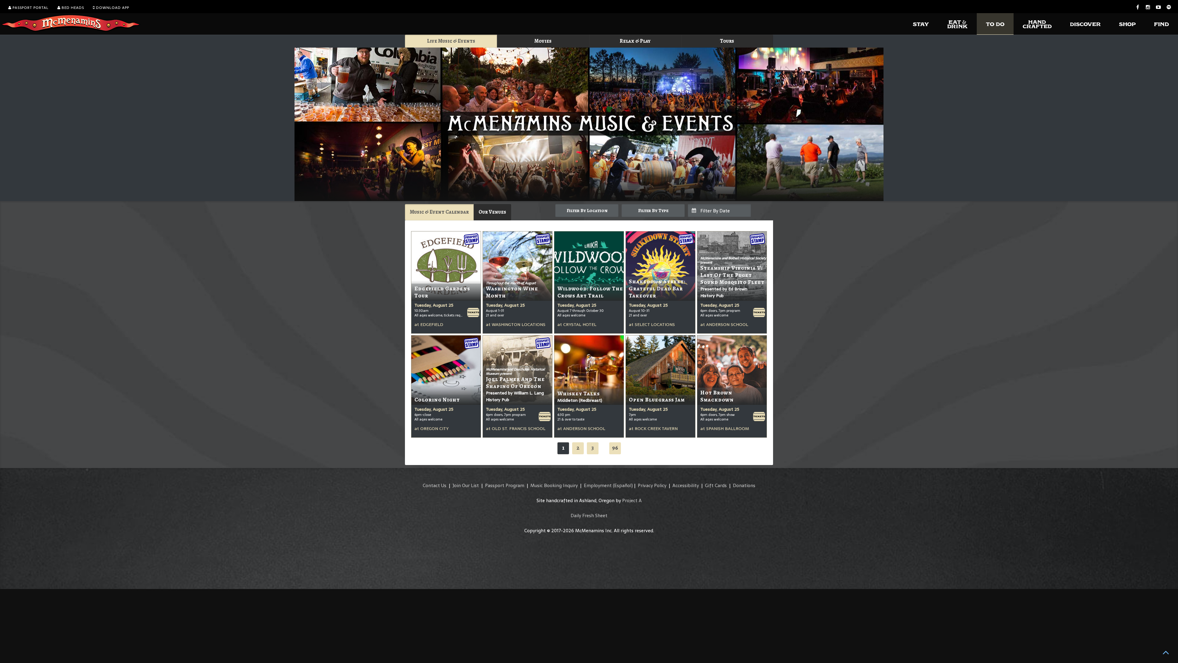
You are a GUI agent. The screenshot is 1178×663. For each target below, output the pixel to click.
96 (615, 448)
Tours (727, 41)
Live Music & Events (451, 41)
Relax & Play (635, 41)
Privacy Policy (652, 485)
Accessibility (685, 485)
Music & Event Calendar (439, 211)
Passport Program (504, 485)
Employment (598, 485)
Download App (112, 8)
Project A (632, 500)
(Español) (623, 485)
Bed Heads (72, 8)
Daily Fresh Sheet (589, 515)
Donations (744, 485)
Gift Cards (716, 485)
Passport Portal (29, 8)
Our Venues (492, 211)
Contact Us (434, 485)
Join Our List (465, 485)
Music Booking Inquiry (554, 485)
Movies (543, 41)
